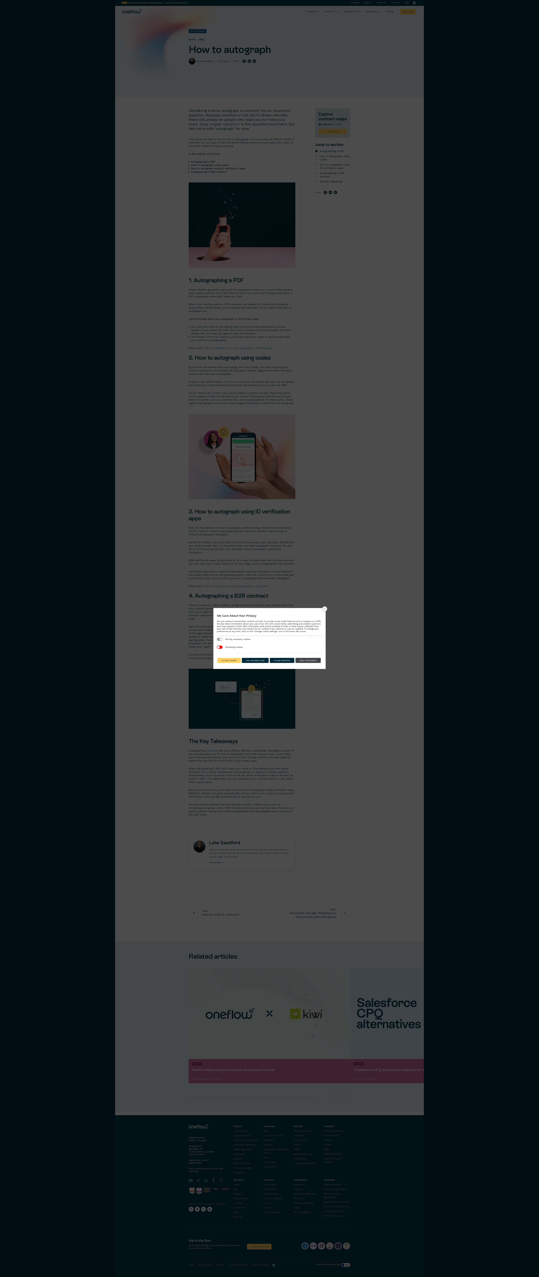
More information (308, 660)
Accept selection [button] (282, 660)
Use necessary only (255, 660)
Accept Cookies (229, 660)
